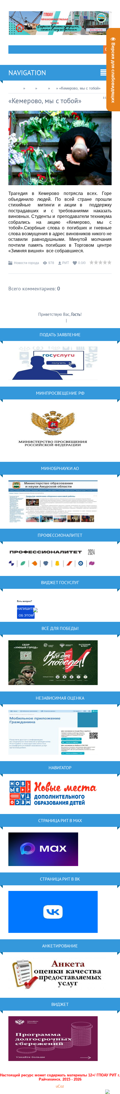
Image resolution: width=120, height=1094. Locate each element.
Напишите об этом (26, 612)
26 (53, 88)
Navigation (27, 72)
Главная (15, 88)
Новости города (26, 263)
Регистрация (54, 320)
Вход (72, 320)
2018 (30, 88)
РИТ (65, 263)
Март (42, 88)
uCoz (60, 1086)
